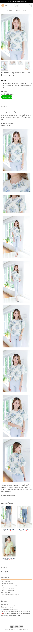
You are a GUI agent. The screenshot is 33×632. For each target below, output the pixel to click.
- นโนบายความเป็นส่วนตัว (8, 590)
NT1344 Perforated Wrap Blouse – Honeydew (8, 558)
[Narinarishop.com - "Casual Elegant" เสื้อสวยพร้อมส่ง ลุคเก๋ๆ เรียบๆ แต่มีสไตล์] (16, 5)
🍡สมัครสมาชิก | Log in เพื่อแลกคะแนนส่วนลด (16, 1)
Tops (24, 10)
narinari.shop (11, 605)
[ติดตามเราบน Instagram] (6, 571)
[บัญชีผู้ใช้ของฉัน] (27, 5)
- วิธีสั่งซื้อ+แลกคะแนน (7, 583)
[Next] (29, 37)
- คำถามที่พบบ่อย (5, 592)
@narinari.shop (9, 607)
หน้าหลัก (9, 10)
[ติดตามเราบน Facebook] (2, 571)
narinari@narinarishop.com (11, 609)
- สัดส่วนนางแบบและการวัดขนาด (10, 594)
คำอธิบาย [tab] (4, 106)
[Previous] (4, 37)
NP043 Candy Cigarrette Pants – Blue (24, 529)
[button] (2, 5)
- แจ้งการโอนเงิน (5, 581)
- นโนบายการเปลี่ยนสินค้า (8, 588)
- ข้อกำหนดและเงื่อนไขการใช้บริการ (10, 586)
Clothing (17, 10)
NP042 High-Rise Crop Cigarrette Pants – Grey (8, 529)
